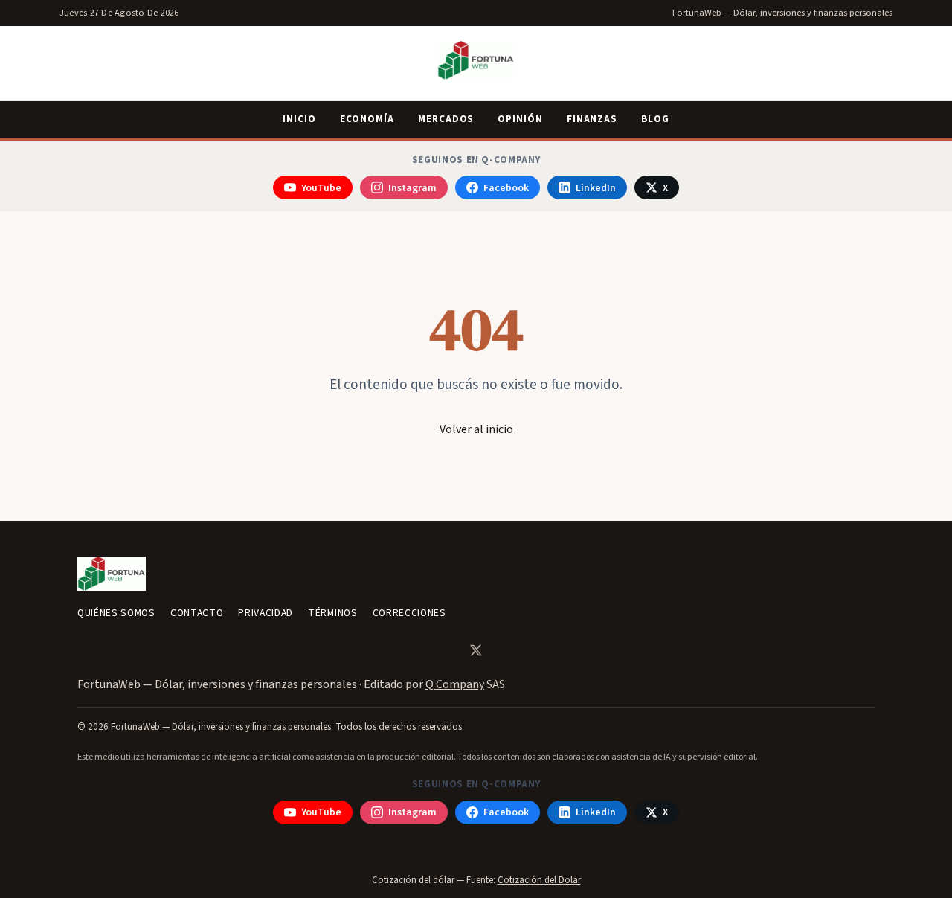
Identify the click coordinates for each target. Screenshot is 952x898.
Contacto (196, 613)
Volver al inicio (476, 429)
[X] (476, 650)
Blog (655, 119)
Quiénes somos (116, 613)
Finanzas (592, 119)
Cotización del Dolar (539, 880)
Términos (332, 613)
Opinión (520, 119)
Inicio (299, 119)
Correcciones (409, 613)
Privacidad (265, 613)
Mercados (446, 119)
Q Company (454, 684)
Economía (367, 119)
